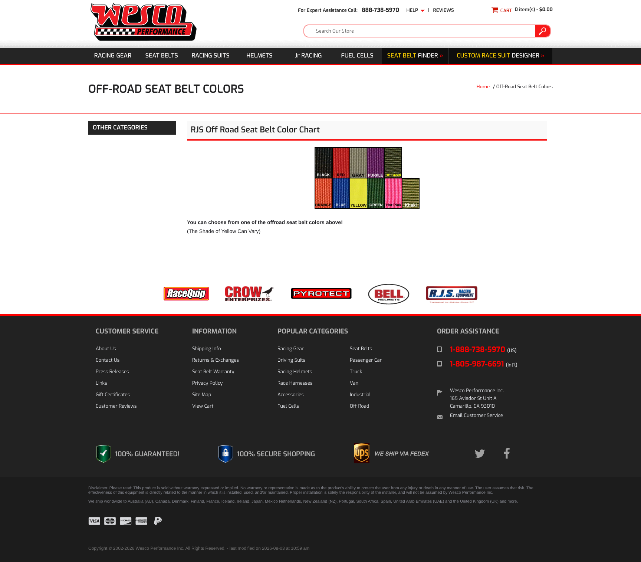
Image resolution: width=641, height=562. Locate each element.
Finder (415, 56)
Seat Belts (161, 56)
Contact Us (107, 360)
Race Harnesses (294, 383)
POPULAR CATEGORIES (312, 331)
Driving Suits (291, 360)
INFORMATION (214, 331)
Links (101, 383)
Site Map (201, 395)
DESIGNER (500, 56)
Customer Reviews (116, 406)
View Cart (202, 406)
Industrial (360, 395)
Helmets (259, 56)
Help (413, 10)
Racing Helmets (294, 372)
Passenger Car (366, 360)
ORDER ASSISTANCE (468, 331)
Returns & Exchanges (215, 360)
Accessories (290, 395)
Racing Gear (112, 56)
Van (354, 383)
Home (483, 87)
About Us (106, 349)
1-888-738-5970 (483, 350)
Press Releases (112, 372)
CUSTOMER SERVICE (127, 331)
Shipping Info (206, 349)
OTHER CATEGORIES (120, 128)
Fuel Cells (357, 56)
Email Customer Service (476, 416)
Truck (356, 372)
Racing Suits (211, 56)
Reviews (443, 10)
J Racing (308, 56)
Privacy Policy (207, 383)
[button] (534, 526)
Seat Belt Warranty (213, 372)
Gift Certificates (113, 395)
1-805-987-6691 (483, 364)
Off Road (359, 406)
